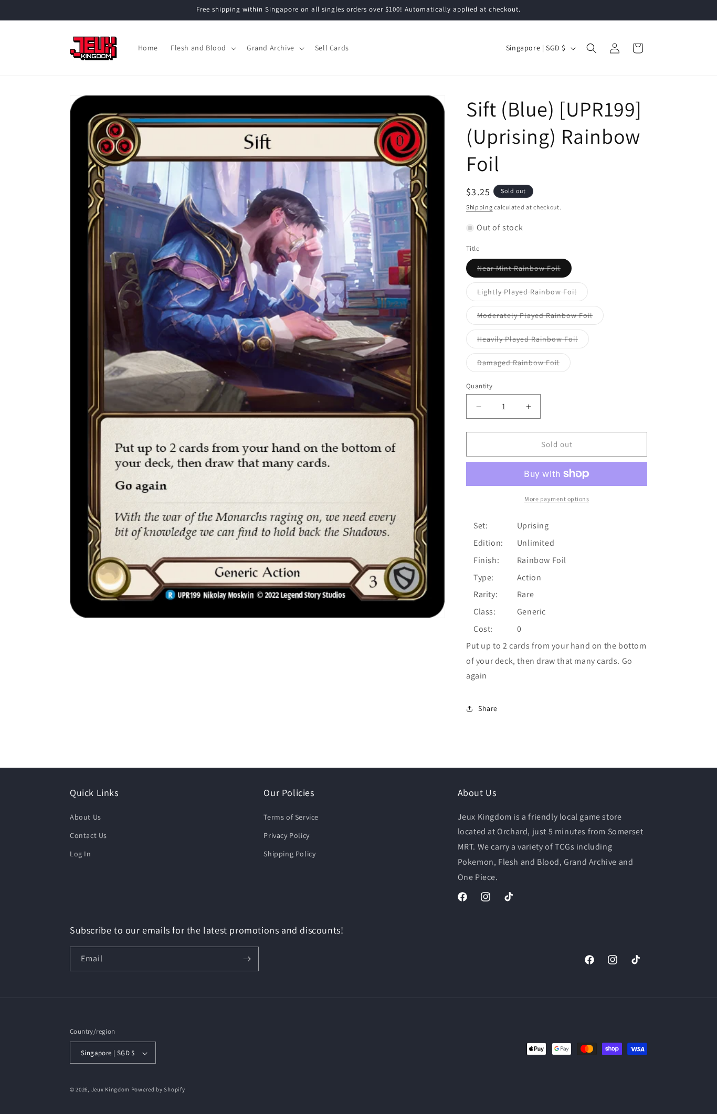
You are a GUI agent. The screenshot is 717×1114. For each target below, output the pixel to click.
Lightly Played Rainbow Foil (532, 294)
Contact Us (88, 835)
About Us (85, 817)
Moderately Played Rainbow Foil (540, 317)
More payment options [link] (556, 499)
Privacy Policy (286, 835)
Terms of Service (291, 817)
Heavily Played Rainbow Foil (533, 341)
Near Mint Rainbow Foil (524, 270)
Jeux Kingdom (110, 1090)
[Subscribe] (246, 959)
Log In (80, 853)
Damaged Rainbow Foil (524, 364)
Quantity (479, 385)
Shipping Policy (289, 853)
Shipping (479, 207)
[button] (202, 48)
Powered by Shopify (158, 1090)
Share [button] (488, 708)
